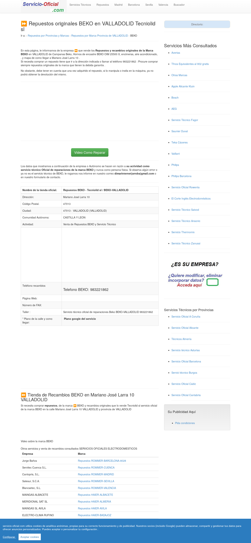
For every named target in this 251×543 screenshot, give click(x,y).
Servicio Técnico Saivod (185, 209)
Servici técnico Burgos (184, 372)
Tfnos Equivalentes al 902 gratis (190, 64)
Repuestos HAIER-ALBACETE (95, 494)
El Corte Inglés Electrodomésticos (191, 198)
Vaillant (175, 153)
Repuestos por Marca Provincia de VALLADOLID (99, 35)
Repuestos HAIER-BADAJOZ (94, 515)
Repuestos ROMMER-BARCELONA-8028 (102, 460)
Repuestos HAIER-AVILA (92, 508)
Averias (175, 52)
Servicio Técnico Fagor (184, 120)
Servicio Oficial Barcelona (186, 361)
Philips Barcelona (181, 176)
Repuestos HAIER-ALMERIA (94, 501)
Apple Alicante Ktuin (183, 86)
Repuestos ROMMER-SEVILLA (96, 481)
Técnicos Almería (181, 339)
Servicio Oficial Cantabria (186, 395)
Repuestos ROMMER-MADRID (96, 474)
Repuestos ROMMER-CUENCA (96, 467)
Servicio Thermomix (183, 232)
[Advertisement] (90, 111)
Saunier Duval (179, 131)
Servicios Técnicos (80, 4)
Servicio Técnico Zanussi (185, 243)
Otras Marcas (179, 75)
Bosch (175, 97)
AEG (174, 109)
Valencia (163, 4)
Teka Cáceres (179, 142)
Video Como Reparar (89, 152)
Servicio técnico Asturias (185, 350)
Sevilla (149, 4)
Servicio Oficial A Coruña (185, 316)
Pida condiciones (185, 423)
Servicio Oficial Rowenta (185, 187)
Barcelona (134, 4)
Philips (175, 165)
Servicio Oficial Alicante (184, 328)
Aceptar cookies (29, 536)
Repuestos (102, 4)
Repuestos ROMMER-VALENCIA (97, 488)
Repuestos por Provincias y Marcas (48, 35)
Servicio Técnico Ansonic (185, 221)
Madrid (118, 4)
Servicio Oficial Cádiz (183, 384)
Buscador (179, 4)
